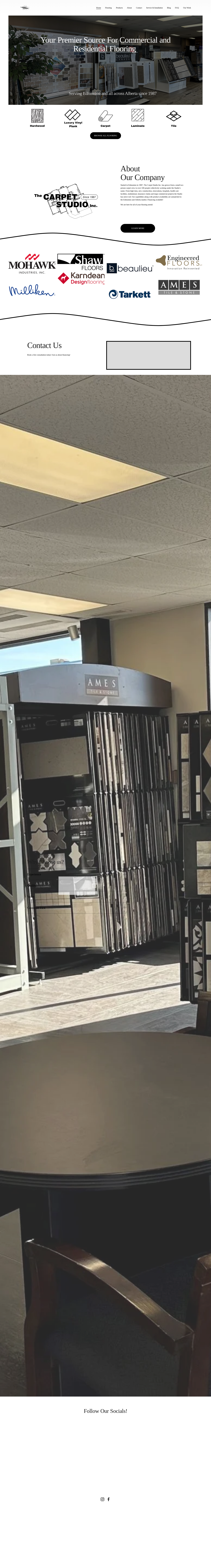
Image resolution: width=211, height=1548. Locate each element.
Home (98, 8)
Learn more (137, 228)
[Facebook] (109, 1499)
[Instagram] (102, 1499)
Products (119, 8)
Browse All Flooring (105, 136)
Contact (139, 8)
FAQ (177, 8)
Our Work (187, 8)
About (129, 8)
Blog (169, 8)
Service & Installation (154, 8)
